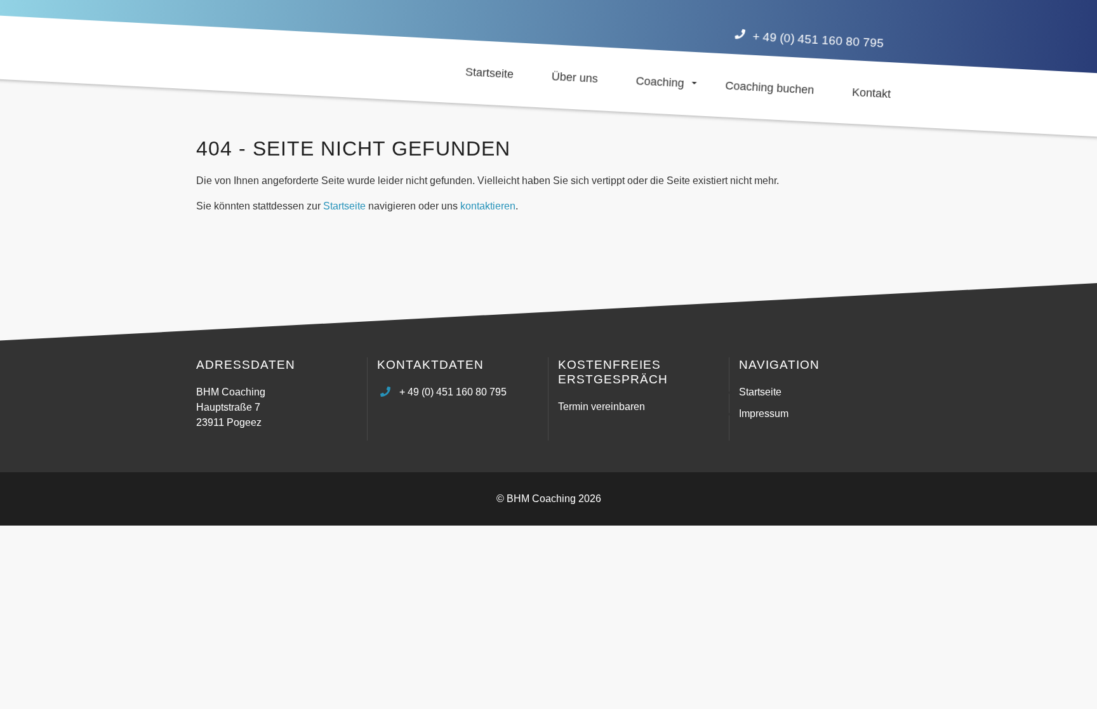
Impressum (763, 413)
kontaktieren (487, 206)
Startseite (344, 206)
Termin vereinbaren (601, 406)
